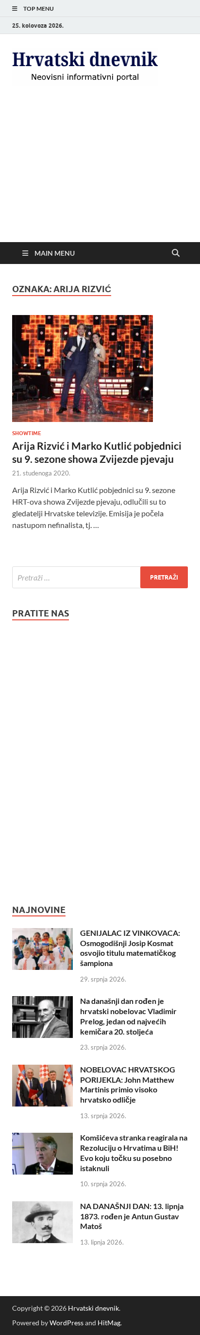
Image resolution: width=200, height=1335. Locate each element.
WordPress (66, 1322)
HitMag (109, 1322)
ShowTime (26, 433)
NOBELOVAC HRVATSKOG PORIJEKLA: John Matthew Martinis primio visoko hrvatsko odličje (127, 1084)
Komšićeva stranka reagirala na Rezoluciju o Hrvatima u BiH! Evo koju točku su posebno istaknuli (133, 1152)
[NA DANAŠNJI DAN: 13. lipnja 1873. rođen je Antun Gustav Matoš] (42, 1207)
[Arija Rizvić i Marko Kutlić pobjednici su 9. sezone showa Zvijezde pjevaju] (100, 368)
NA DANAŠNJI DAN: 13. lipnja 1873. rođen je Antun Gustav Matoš (131, 1216)
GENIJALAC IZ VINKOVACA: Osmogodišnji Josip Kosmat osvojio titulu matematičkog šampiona (130, 947)
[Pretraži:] (100, 577)
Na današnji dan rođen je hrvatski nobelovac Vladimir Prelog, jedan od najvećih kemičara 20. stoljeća (128, 1016)
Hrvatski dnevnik (93, 1308)
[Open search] (175, 253)
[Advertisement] (100, 172)
